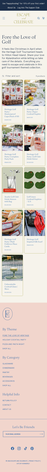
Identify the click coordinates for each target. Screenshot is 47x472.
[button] (4, 18)
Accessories (9, 381)
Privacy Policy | (35, 461)
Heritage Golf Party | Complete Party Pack (12, 156)
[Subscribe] (41, 434)
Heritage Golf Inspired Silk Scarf (34, 240)
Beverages (8, 377)
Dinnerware (8, 368)
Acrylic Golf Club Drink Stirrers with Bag (12, 199)
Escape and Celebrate (19, 461)
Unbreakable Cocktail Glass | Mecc (11, 286)
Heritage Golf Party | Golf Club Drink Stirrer (34, 156)
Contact (7, 405)
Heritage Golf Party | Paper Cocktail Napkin (34, 111)
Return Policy (10, 400)
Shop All (7, 348)
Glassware (8, 364)
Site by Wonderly (23, 463)
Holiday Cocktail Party (14, 340)
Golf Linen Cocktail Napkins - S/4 (34, 199)
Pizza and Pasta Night (13, 344)
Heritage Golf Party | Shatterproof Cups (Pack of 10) (12, 113)
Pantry (6, 372)
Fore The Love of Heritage (16, 335)
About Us (7, 409)
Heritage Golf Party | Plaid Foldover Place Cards (11, 243)
